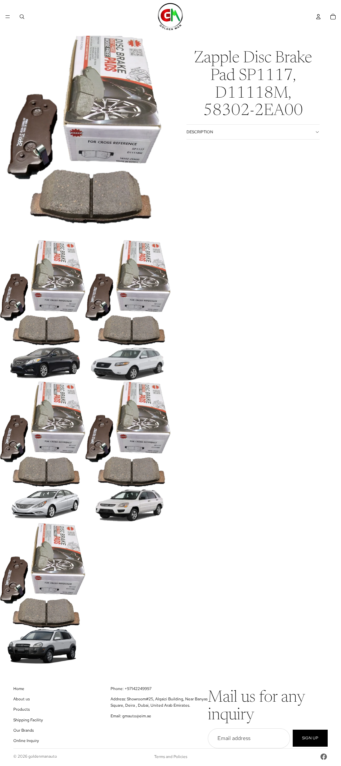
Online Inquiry (26, 740)
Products (21, 709)
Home (18, 688)
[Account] (318, 16)
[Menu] (7, 16)
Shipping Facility (28, 720)
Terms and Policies (170, 756)
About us (21, 699)
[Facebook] (324, 757)
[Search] (22, 16)
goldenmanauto (42, 756)
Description (199, 132)
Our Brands (23, 730)
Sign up (310, 738)
